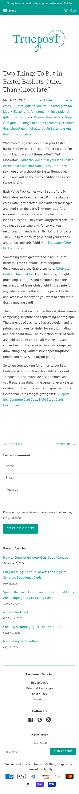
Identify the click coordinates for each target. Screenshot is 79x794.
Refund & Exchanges (39, 688)
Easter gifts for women (30, 111)
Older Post (14, 444)
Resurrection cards (47, 117)
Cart (72, 11)
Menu (12, 11)
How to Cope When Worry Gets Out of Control (35, 557)
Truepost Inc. (64, 764)
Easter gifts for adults (31, 106)
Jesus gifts (21, 117)
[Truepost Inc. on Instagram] (48, 720)
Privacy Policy (39, 694)
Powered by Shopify (39, 769)
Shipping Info (39, 682)
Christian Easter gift (45, 100)
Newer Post (63, 444)
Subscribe (63, 751)
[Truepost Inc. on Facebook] (30, 720)
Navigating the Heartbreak (22, 641)
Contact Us (40, 699)
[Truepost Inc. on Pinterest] (39, 720)
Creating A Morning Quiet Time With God (32, 627)
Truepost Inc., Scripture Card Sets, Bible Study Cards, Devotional (36, 399)
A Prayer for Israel (15, 612)
